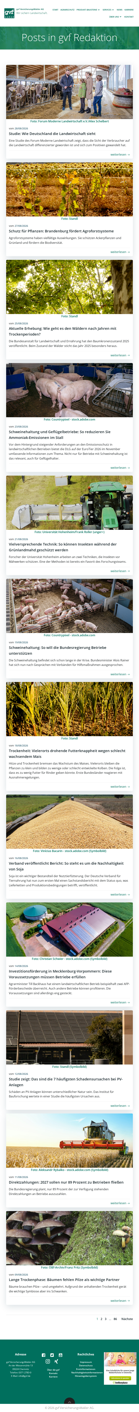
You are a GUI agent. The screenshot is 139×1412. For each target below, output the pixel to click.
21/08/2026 (21, 539)
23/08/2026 (21, 426)
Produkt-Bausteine (87, 9)
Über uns (114, 16)
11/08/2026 (21, 1177)
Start (55, 9)
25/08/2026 (21, 323)
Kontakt (129, 16)
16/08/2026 (21, 858)
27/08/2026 (21, 226)
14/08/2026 (21, 966)
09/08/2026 (21, 1274)
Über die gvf (53, 1369)
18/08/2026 (21, 745)
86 (115, 1319)
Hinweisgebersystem (86, 1375)
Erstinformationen (85, 1369)
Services (107, 9)
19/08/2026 (21, 642)
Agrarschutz (67, 9)
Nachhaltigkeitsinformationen (87, 1372)
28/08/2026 (21, 128)
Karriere (129, 9)
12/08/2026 (21, 1074)
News (119, 9)
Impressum (86, 1362)
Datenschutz (86, 1365)
